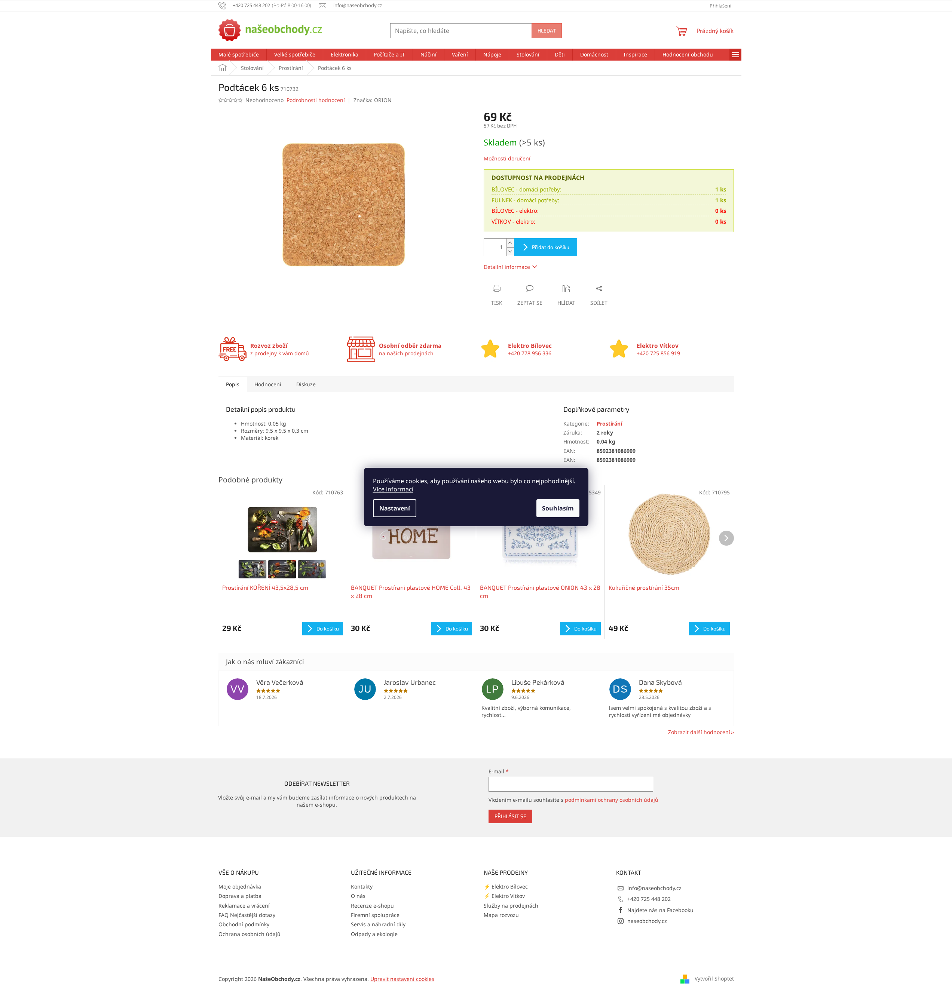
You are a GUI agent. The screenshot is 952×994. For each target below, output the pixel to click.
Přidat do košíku (550, 247)
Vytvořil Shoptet (714, 978)
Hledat (547, 30)
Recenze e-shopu (372, 905)
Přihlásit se (510, 816)
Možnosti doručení (507, 158)
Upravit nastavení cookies (402, 978)
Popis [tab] (232, 384)
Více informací (393, 489)
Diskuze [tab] (306, 384)
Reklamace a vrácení (244, 905)
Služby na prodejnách (511, 905)
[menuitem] (238, 55)
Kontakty (362, 886)
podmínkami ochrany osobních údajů (611, 799)
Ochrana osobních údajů (249, 934)
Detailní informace (507, 266)
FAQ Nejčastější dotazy (246, 914)
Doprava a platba (239, 895)
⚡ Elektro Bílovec (506, 886)
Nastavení (394, 508)
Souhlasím (558, 508)
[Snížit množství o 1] (510, 251)
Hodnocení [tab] (267, 384)
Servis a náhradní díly (378, 924)
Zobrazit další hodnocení (699, 732)
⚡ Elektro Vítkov (504, 895)
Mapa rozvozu (501, 914)
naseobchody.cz (647, 920)
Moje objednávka (239, 886)
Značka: (372, 100)
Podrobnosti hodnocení (316, 100)
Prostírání (609, 423)
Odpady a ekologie (374, 934)
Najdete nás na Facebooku (660, 910)
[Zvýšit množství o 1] (510, 243)
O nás (358, 895)
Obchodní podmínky (243, 924)
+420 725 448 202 (649, 898)
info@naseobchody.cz (654, 888)
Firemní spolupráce (375, 914)
